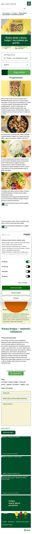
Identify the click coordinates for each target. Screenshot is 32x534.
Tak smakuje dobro (15, 373)
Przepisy (14, 13)
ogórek (9, 384)
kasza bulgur (13, 382)
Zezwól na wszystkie (16, 287)
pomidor (16, 384)
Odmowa (16, 298)
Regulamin (11, 521)
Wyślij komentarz (8, 432)
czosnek (4, 382)
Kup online (19, 72)
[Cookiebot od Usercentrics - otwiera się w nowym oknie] (23, 235)
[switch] (28, 266)
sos (27, 384)
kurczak (22, 382)
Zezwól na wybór (16, 292)
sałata (22, 384)
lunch (3, 384)
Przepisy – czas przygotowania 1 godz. (17, 58)
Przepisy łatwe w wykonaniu (22, 47)
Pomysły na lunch (7, 47)
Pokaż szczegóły (22, 282)
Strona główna (6, 13)
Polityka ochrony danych (22, 521)
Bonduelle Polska (7, 524)
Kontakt (4, 521)
